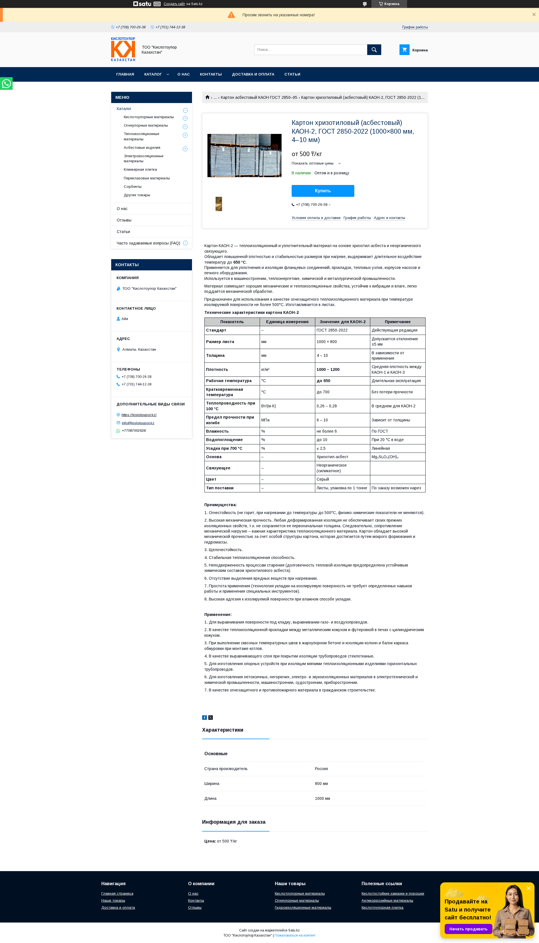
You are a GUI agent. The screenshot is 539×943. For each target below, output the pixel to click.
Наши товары (113, 900)
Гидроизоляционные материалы (303, 907)
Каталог (153, 74)
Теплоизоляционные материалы (141, 136)
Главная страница (117, 893)
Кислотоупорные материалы (149, 117)
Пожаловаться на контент (295, 935)
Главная (125, 74)
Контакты (211, 74)
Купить (323, 190)
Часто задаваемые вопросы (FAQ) (148, 243)
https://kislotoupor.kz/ (139, 415)
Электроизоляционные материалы (143, 158)
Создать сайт (174, 4)
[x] (210, 718)
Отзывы (124, 220)
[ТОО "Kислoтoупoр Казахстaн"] (123, 60)
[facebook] (204, 718)
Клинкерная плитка (140, 169)
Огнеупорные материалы (146, 125)
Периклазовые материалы (147, 178)
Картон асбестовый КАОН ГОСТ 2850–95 (259, 97)
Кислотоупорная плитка (382, 907)
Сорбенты (132, 186)
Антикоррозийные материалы (387, 900)
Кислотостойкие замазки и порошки (393, 893)
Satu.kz (294, 930)
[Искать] (374, 49)
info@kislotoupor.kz (138, 423)
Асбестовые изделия (142, 147)
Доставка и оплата (253, 74)
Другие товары (137, 195)
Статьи (292, 74)
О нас (183, 74)
